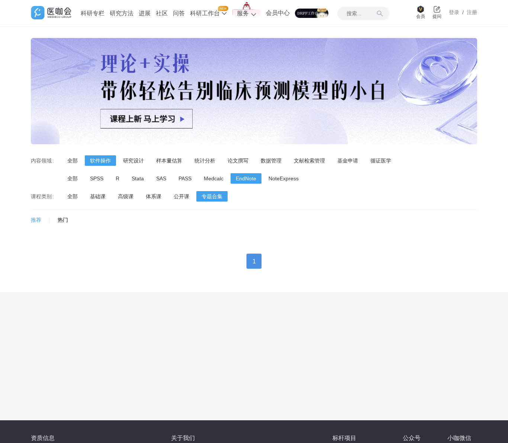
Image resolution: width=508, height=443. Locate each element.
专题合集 (212, 196)
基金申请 (347, 161)
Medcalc (214, 178)
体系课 (153, 196)
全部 (72, 161)
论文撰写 (238, 161)
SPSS (96, 178)
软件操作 (100, 161)
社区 (162, 13)
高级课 (126, 196)
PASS (185, 178)
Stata (138, 178)
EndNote (246, 178)
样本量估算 (169, 161)
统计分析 (204, 161)
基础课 (98, 196)
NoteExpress (284, 178)
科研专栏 (93, 13)
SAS (161, 178)
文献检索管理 (309, 161)
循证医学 (380, 161)
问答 (179, 13)
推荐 (36, 220)
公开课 (181, 196)
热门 (63, 220)
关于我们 (183, 438)
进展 (145, 13)
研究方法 (122, 13)
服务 (243, 13)
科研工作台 (205, 13)
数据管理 (271, 161)
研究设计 (133, 161)
